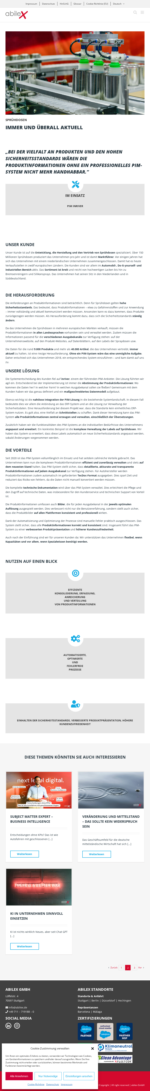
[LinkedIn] (8, 1026)
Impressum (66, 1084)
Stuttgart (83, 1000)
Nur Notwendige (48, 1076)
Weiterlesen (24, 854)
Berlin (95, 1000)
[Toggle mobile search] (135, 12)
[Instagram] (17, 1026)
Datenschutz (52, 1084)
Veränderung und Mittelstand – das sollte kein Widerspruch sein (111, 821)
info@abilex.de (17, 1007)
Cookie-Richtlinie (36, 1084)
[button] (92, 1048)
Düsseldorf (109, 1000)
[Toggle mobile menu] (143, 12)
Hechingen (124, 1000)
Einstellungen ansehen (78, 1076)
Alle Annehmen (19, 1076)
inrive (64, 379)
